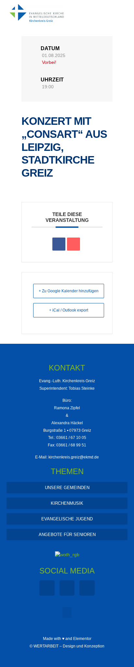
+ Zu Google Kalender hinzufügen (69, 291)
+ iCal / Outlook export (68, 310)
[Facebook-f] (47, 588)
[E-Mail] (73, 244)
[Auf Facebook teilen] (58, 244)
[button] (67, 612)
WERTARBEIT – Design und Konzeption (69, 646)
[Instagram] (67, 588)
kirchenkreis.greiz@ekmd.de (73, 457)
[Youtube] (87, 588)
